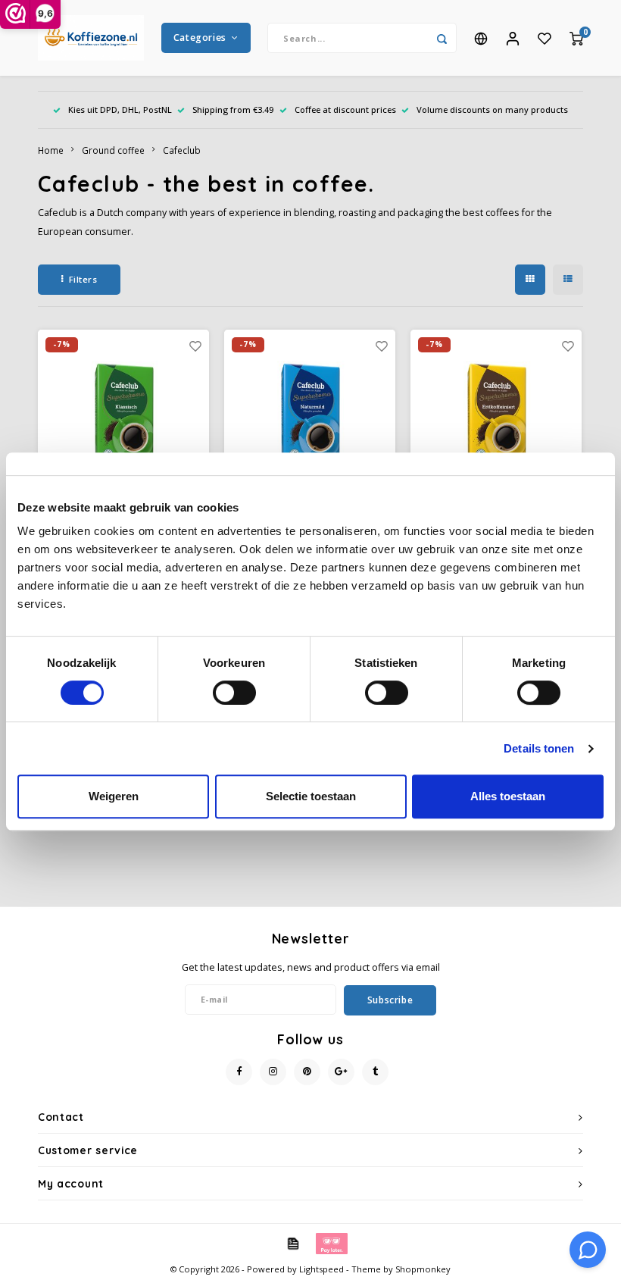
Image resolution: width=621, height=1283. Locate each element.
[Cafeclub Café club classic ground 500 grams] (124, 416)
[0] (576, 37)
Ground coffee (113, 150)
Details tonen (539, 748)
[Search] (441, 38)
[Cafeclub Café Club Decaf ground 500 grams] (496, 416)
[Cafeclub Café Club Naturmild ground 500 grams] (310, 416)
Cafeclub (182, 150)
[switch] (234, 693)
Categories (199, 37)
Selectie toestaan (311, 796)
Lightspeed (321, 1269)
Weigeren (114, 796)
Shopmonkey (423, 1269)
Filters (83, 279)
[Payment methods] (292, 1242)
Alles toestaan (507, 796)
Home (51, 150)
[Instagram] (273, 1072)
